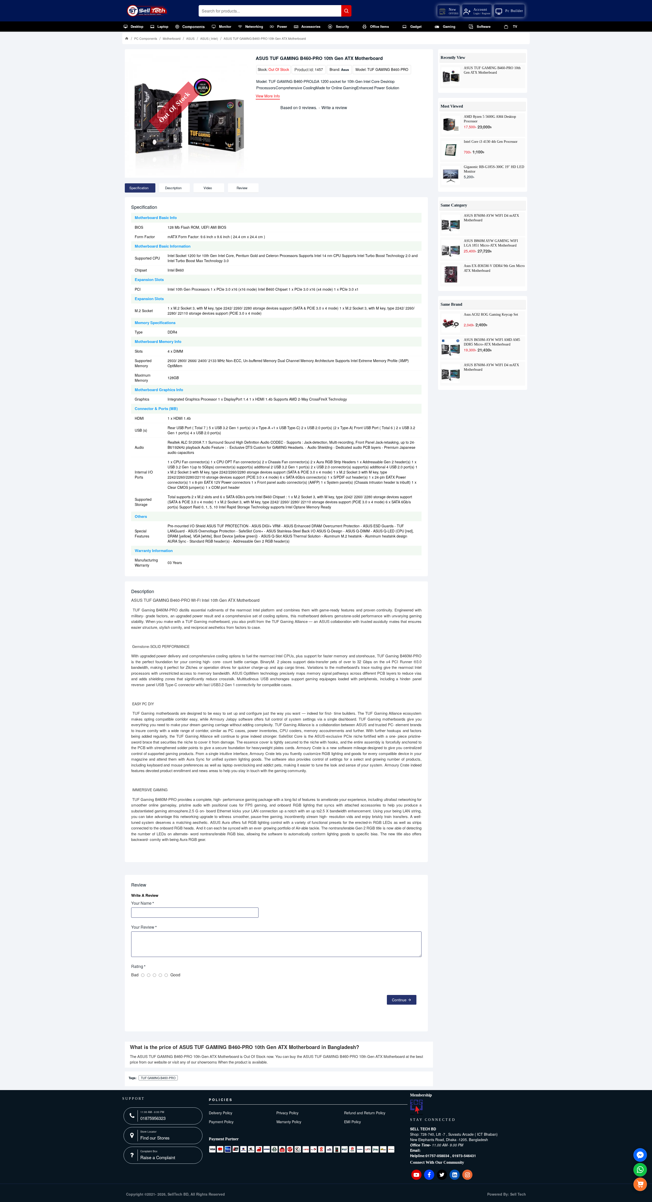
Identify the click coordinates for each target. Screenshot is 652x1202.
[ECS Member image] (416, 1107)
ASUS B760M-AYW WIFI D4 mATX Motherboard (491, 218)
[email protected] (435, 1150)
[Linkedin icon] (455, 1175)
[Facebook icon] (429, 1175)
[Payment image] (302, 1149)
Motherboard (172, 38)
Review (242, 187)
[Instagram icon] (467, 1175)
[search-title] (346, 11)
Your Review (142, 927)
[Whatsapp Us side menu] (640, 1169)
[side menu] (640, 1184)
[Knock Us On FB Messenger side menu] (640, 1154)
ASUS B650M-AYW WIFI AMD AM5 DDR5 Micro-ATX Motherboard (492, 342)
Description (173, 187)
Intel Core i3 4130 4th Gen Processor (491, 142)
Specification (138, 187)
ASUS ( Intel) (209, 38)
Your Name (141, 903)
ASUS (190, 38)
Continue (399, 999)
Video (207, 187)
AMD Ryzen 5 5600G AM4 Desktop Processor (490, 119)
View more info (268, 96)
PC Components (145, 38)
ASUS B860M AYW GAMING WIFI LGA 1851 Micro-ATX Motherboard (491, 243)
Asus (345, 69)
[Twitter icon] (442, 1175)
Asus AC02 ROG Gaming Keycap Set (491, 314)
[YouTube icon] (416, 1175)
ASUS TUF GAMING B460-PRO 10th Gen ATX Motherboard (492, 70)
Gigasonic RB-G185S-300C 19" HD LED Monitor (494, 169)
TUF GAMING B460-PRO (158, 1078)
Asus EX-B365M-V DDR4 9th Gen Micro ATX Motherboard (494, 268)
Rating (137, 966)
